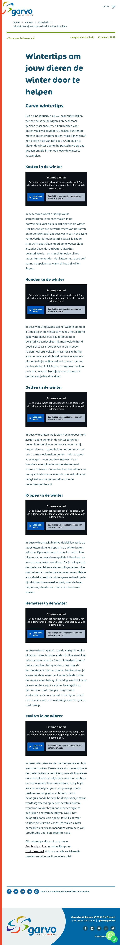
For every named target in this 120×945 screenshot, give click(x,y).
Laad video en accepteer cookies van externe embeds (65, 197)
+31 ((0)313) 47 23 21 (83, 920)
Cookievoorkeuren (105, 936)
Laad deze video (37, 197)
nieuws (29, 22)
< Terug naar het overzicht (21, 38)
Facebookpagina (35, 846)
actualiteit (43, 22)
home (16, 22)
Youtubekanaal (34, 851)
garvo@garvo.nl (106, 920)
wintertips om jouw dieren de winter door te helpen (40, 26)
